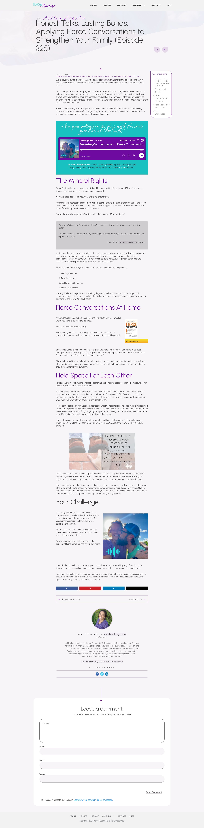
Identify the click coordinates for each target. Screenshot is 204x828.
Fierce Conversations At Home (162, 98)
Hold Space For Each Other (162, 106)
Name (42, 746)
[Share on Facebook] (67, 588)
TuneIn (77, 167)
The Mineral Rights (160, 90)
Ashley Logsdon (115, 634)
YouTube (85, 167)
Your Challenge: (160, 112)
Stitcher (124, 164)
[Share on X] (137, 588)
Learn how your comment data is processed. (93, 800)
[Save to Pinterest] (90, 588)
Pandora (101, 164)
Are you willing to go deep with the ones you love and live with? (162, 82)
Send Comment (154, 792)
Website (42, 774)
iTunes (94, 164)
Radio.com (106, 167)
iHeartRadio (95, 167)
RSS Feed (129, 167)
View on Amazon (132, 341)
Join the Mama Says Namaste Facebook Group (102, 661)
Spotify (117, 164)
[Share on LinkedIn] (114, 588)
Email (42, 760)
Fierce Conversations (108, 80)
